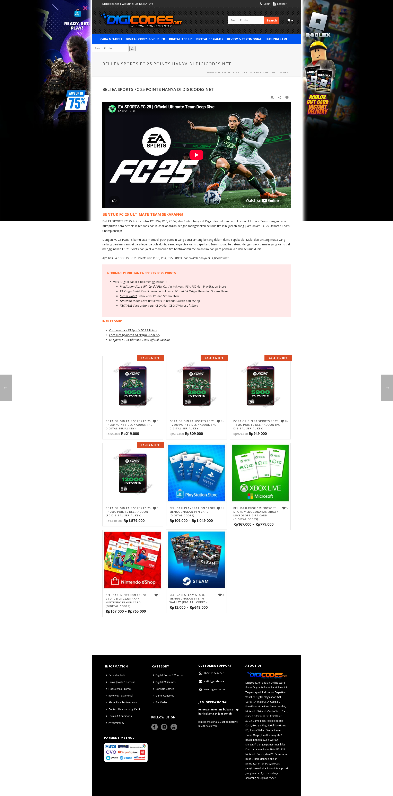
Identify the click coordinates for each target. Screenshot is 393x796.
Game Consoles (165, 695)
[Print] (272, 97)
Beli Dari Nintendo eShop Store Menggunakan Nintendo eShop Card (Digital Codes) (126, 600)
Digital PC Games (209, 39)
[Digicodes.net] (141, 20)
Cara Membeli (111, 39)
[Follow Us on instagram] (164, 727)
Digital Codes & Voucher (145, 39)
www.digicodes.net (214, 689)
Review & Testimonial (244, 39)
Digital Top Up (180, 39)
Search (272, 20)
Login (267, 4)
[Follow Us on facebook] (154, 727)
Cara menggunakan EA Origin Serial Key (134, 335)
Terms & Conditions (120, 716)
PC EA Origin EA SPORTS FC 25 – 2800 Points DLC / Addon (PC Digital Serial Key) (192, 424)
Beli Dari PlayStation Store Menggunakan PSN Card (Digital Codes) (192, 511)
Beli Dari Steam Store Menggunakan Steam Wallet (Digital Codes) (188, 598)
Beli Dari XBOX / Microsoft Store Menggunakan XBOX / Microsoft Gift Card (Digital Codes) (255, 513)
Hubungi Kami (276, 39)
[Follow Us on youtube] (174, 727)
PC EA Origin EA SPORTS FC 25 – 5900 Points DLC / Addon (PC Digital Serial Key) (256, 424)
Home (211, 72)
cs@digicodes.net (214, 681)
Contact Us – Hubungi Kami (124, 709)
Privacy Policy (116, 723)
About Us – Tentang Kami (123, 702)
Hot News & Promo (119, 689)
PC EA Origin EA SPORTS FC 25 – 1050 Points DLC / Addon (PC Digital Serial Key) (129, 424)
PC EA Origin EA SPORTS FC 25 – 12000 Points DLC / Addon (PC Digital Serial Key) (128, 511)
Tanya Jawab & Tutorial (121, 682)
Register (282, 4)
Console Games (165, 689)
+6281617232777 (213, 673)
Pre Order (161, 702)
